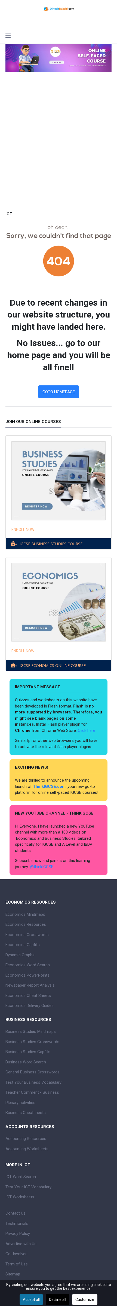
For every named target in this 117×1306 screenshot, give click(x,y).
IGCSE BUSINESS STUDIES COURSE (51, 543)
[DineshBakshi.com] (58, 8)
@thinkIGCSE (41, 866)
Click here (87, 730)
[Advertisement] (58, 149)
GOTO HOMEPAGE (58, 391)
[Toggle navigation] (8, 36)
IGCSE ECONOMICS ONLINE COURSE (53, 665)
